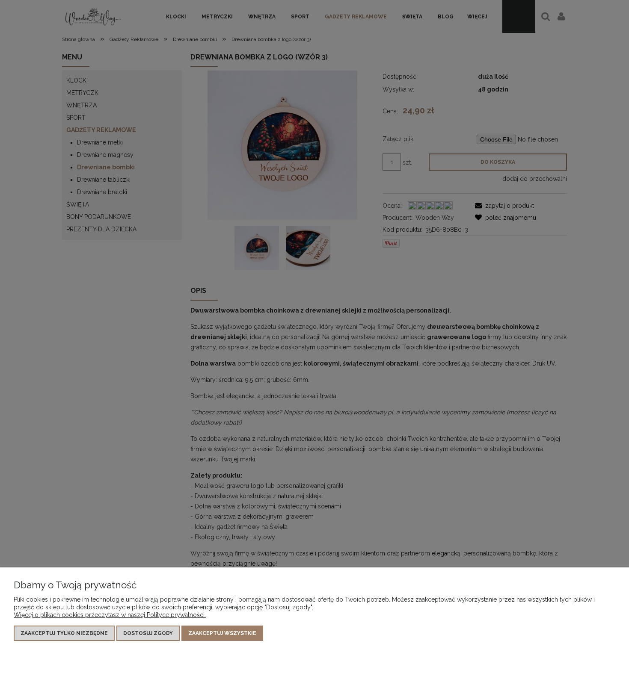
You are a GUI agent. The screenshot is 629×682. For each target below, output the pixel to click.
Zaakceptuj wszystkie (222, 633)
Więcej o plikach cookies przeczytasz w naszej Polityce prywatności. (110, 614)
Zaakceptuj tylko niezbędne (64, 633)
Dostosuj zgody (148, 633)
